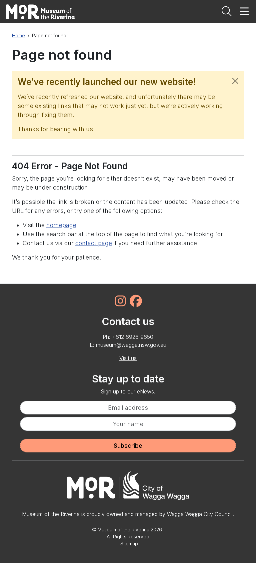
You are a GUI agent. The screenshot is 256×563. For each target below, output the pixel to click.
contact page (93, 243)
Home (18, 35)
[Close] (235, 81)
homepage (61, 225)
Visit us (128, 358)
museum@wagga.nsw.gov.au (131, 344)
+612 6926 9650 (132, 336)
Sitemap (129, 543)
